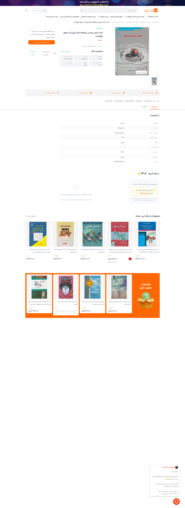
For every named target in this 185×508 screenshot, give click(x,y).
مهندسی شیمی (119, 101)
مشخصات (154, 107)
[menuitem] (152, 16)
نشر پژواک (99, 28)
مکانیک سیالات (130, 101)
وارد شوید (143, 193)
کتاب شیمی (109, 101)
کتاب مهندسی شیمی (89, 46)
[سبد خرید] (26, 10)
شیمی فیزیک (148, 101)
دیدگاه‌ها (145, 107)
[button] (27, 237)
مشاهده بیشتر (31, 216)
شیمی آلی (139, 101)
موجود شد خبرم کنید (40, 42)
